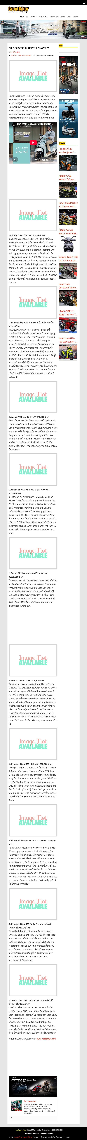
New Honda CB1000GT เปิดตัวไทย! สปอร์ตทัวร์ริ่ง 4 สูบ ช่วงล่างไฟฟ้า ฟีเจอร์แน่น (68, 285)
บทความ (63, 17)
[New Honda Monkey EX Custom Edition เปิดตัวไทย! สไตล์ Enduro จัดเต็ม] (68, 217)
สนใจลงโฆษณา (21, 1130)
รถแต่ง (69, 17)
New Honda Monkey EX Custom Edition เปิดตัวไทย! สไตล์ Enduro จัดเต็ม (68, 204)
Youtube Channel (47, 1133)
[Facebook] (11, 1118)
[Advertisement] (33, 179)
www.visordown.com (46, 1038)
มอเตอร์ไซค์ (18, 1137)
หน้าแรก (13, 56)
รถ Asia (33, 17)
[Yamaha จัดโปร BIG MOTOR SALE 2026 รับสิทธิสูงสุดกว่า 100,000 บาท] (68, 271)
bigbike (25, 1137)
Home (22, 17)
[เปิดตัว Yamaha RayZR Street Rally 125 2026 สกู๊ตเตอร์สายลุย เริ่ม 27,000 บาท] (68, 244)
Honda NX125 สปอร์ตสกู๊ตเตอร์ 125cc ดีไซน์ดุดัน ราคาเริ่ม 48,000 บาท (67, 150)
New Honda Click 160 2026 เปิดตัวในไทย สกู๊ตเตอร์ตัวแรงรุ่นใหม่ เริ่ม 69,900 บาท (68, 339)
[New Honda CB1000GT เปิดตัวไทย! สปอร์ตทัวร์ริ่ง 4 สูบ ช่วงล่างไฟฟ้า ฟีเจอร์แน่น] (68, 298)
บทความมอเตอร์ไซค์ (24, 56)
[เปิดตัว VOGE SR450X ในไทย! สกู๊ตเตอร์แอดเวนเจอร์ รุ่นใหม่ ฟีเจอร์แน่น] (68, 190)
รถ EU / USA (43, 17)
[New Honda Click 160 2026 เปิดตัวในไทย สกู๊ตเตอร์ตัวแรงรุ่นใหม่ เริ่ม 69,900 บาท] (68, 352)
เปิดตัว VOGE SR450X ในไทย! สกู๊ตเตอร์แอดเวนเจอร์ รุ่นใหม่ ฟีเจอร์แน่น (68, 177)
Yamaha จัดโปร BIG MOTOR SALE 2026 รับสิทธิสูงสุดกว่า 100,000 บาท (68, 258)
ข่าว (27, 17)
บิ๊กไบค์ (30, 1137)
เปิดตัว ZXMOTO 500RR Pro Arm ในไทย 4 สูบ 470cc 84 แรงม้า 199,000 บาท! (68, 312)
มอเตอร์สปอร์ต (54, 17)
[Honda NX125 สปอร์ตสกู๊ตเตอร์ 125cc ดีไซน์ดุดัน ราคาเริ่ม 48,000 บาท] (68, 163)
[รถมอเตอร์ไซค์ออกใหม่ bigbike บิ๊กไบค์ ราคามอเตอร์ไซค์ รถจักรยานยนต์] (18, 9)
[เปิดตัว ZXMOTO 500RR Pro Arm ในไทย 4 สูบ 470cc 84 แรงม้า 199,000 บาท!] (68, 325)
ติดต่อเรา (75, 17)
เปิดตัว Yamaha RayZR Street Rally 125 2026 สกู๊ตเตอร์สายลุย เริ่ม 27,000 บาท (68, 231)
